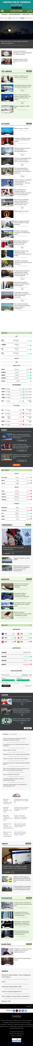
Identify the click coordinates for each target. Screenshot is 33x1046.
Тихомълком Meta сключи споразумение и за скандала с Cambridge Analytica (22, 913)
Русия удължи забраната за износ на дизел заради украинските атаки (21, 242)
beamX (3, 381)
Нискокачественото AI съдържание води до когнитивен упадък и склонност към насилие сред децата (22, 192)
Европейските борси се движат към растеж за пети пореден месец (22, 604)
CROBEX (4, 344)
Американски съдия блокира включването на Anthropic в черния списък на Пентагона (22, 923)
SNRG (3, 389)
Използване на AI (21, 1026)
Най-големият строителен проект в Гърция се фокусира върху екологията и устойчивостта (22, 306)
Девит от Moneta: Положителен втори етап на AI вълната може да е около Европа (22, 436)
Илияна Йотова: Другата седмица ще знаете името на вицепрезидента (22, 283)
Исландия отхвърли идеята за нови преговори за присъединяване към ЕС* (22, 149)
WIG (3, 353)
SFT (2, 413)
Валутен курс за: (6, 675)
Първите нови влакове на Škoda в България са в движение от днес (22, 719)
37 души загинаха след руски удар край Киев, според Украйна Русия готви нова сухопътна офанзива (22, 273)
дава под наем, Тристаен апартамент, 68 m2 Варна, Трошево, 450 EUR (20, 825)
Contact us (13, 1035)
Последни (5, 734)
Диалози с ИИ (6, 1001)
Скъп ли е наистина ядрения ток (12, 991)
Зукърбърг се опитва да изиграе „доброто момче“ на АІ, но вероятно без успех (23, 950)
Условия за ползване (27, 1020)
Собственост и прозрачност (7, 1024)
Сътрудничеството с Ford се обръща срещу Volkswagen (20, 60)
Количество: (4, 683)
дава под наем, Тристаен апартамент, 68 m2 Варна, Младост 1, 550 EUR (20, 833)
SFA (3, 410)
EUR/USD (4, 656)
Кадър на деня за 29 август (21, 211)
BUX (3, 340)
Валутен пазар (16, 648)
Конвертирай (6, 685)
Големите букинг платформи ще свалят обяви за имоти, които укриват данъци (15, 867)
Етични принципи (25, 1022)
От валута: (4, 678)
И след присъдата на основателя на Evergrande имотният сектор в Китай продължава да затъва (22, 887)
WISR (3, 421)
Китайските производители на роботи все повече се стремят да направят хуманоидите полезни (21, 710)
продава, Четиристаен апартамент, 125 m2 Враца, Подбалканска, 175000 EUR (20, 817)
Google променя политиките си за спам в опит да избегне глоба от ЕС (23, 904)
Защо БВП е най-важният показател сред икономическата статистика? (23, 262)
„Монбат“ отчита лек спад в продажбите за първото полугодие (21, 585)
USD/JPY (4, 664)
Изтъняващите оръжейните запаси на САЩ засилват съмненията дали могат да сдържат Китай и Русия (21, 202)
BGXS (3, 417)
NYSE (3, 982)
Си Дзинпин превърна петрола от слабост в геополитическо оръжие (22, 139)
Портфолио (5, 1022)
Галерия (4, 695)
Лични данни (30, 1026)
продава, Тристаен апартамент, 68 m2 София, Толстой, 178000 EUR (21, 801)
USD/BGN (4, 652)
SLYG (3, 424)
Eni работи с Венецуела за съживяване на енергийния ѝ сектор (22, 232)
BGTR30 (4, 378)
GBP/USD (4, 660)
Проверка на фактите (19, 1024)
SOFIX (27, 18)
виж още (29, 71)
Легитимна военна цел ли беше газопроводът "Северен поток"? (22, 86)
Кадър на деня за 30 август (21, 128)
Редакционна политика (14, 1022)
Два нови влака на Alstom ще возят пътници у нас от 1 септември (22, 700)
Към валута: (19, 678)
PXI (2, 349)
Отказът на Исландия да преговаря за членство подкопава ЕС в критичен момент (22, 52)
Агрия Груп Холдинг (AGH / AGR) (11, 986)
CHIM (3, 394)
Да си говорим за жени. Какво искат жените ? (16, 996)
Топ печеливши (16, 385)
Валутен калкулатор (16, 671)
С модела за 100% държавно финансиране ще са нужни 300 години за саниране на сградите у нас (22, 879)
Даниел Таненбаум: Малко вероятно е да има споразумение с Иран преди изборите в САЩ (22, 446)
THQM (3, 397)
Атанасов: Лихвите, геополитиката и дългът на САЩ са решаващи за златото (22, 613)
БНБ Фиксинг (16, 629)
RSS (12, 1020)
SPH (3, 401)
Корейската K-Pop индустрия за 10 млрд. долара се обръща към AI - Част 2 (22, 456)
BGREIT (3, 375)
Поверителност (17, 1020)
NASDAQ (14, 18)
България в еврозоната (14, 14)
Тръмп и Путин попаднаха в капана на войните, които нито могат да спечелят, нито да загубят (22, 97)
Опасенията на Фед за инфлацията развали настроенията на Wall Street (21, 595)
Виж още (16, 465)
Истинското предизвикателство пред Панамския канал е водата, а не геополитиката (22, 159)
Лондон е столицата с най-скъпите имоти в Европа (21, 76)
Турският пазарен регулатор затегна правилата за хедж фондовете (21, 222)
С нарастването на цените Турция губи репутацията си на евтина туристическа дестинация (22, 295)
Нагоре (28, 1006)
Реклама (8, 1020)
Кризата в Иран (26, 14)
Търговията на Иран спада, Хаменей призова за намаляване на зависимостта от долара (22, 253)
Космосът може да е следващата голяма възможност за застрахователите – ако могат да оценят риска (22, 182)
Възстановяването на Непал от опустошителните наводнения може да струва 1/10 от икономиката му (21, 568)
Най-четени (13, 734)
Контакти (3, 1020)
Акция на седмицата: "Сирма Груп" (11, 774)
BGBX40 (4, 372)
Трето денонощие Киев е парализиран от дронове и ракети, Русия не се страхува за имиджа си (22, 170)
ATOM (3, 391)
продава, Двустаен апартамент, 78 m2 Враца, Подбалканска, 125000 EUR (21, 809)
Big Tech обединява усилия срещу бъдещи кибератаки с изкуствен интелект (21, 932)
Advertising (19, 1035)
